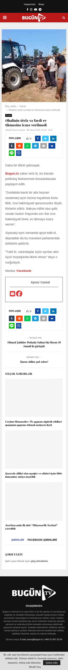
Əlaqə (41, 4)
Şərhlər (17, 539)
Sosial (8, 115)
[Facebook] (19, 295)
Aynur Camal (19, 130)
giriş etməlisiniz (39, 561)
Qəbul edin (52, 662)
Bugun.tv (12, 173)
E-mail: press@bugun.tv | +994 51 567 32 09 (41, 639)
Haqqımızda (29, 4)
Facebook (24, 271)
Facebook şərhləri (42, 539)
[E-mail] (13, 295)
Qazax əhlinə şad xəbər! (34, 361)
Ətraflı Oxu (35, 667)
